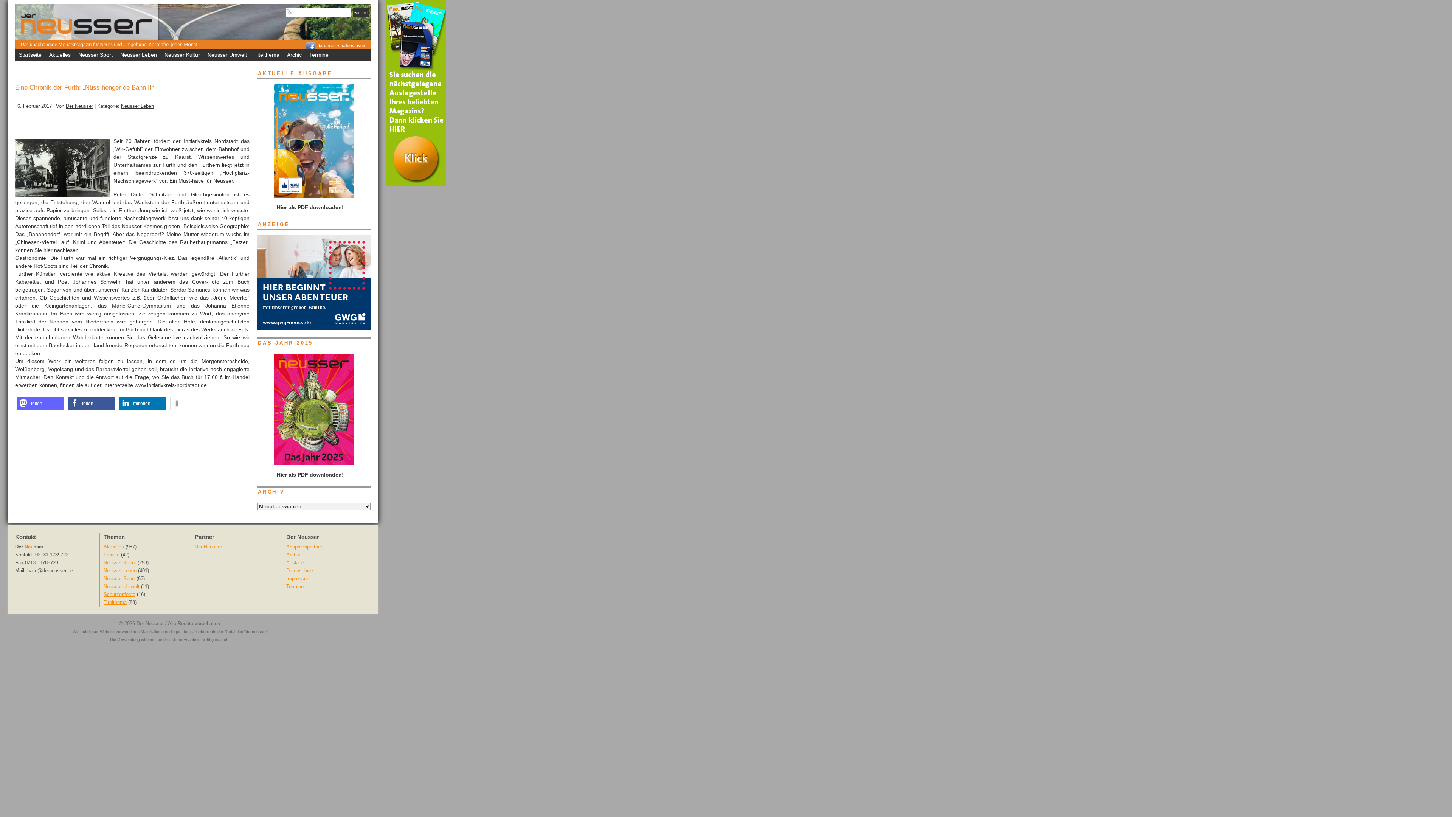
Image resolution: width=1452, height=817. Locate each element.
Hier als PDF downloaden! (309, 475)
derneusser (256, 631)
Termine (319, 55)
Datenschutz (300, 570)
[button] (40, 403)
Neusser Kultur (182, 55)
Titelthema (266, 55)
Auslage (295, 562)
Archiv (294, 55)
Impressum (298, 578)
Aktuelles (60, 55)
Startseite (30, 55)
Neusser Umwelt (227, 55)
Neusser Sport (95, 55)
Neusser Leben (138, 55)
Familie (111, 555)
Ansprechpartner (304, 547)
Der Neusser (79, 106)
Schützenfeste (119, 594)
